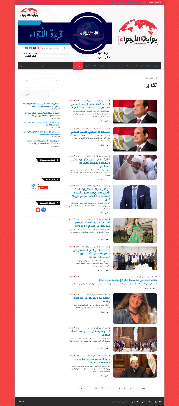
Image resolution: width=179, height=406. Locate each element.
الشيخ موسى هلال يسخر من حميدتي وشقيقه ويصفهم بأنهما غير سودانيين (91, 162)
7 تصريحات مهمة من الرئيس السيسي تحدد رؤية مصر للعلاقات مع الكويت (90, 106)
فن (142, 66)
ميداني (111, 66)
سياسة (119, 66)
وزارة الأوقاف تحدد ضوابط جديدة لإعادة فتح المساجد (92, 361)
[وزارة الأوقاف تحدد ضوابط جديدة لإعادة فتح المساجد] (135, 365)
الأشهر (41, 94)
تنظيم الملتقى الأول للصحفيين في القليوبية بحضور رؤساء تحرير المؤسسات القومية (91, 253)
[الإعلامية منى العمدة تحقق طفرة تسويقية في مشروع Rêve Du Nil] (135, 230)
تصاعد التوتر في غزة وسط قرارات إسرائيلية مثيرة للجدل (127, 280)
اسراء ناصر (151, 277)
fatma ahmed (103, 156)
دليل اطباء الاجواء (90, 66)
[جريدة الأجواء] (138, 31)
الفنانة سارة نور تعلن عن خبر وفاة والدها (92, 300)
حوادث (127, 66)
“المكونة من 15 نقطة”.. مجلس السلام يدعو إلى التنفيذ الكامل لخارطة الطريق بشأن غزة (42, 114)
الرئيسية (156, 66)
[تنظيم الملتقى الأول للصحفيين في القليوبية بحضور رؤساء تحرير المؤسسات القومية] (135, 258)
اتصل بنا (122, 2)
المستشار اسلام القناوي (101, 101)
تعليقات (26, 94)
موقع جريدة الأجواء (118, 402)
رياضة (148, 66)
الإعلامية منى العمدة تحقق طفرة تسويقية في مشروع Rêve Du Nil (92, 224)
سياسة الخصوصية (133, 2)
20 (96, 388)
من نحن (114, 2)
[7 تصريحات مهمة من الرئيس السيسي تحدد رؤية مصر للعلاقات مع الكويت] (135, 112)
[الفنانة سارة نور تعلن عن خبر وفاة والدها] (135, 308)
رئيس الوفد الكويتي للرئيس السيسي (90, 131)
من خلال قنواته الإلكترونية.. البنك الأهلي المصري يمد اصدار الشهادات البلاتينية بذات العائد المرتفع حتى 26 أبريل (91, 194)
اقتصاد (135, 66)
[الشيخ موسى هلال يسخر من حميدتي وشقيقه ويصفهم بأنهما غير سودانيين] (135, 167)
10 (102, 388)
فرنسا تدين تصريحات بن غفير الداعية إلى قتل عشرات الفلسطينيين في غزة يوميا (41, 133)
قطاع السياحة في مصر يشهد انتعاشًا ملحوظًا (90, 333)
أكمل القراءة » (103, 121)
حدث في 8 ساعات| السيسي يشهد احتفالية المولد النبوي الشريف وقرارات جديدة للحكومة (41, 105)
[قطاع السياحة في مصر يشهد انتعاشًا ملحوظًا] (135, 339)
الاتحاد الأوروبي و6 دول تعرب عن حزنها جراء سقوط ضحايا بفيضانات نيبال (41, 124)
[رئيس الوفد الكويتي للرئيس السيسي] (135, 139)
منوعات (78, 66)
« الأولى (144, 388)
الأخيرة (82, 388)
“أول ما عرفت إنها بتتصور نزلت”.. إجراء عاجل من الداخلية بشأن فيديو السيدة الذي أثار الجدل (43, 142)
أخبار (102, 66)
